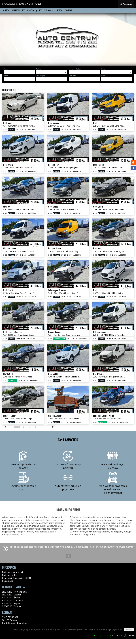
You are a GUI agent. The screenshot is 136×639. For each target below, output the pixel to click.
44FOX (59, 10)
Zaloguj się (127, 4)
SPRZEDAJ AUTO (18, 10)
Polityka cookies (10, 575)
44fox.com (131, 636)
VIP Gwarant (49, 10)
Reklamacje (7, 580)
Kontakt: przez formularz (14, 623)
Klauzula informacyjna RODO (16, 578)
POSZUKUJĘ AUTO (34, 10)
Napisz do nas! (108, 636)
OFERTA (6, 10)
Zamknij (129, 630)
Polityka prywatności (12, 572)
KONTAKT (68, 10)
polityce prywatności (115, 630)
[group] (68, 39)
